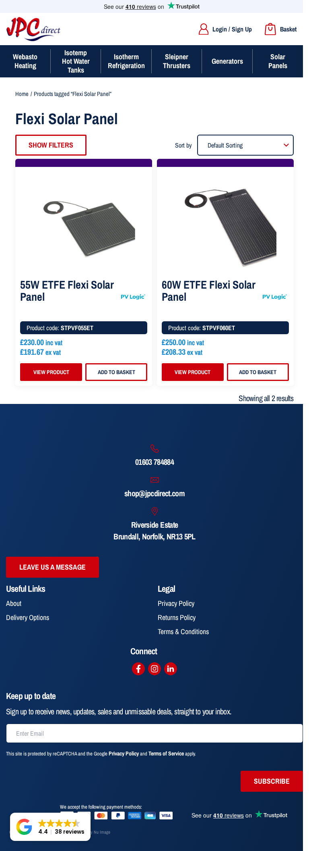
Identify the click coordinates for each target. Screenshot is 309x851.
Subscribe (272, 781)
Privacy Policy (176, 603)
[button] (50, 827)
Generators (227, 61)
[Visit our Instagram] (154, 668)
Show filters (51, 145)
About (13, 603)
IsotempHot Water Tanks (76, 61)
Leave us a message (52, 567)
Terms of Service (166, 753)
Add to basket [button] (116, 372)
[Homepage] (33, 29)
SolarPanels (277, 61)
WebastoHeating (25, 61)
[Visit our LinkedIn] (170, 668)
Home (22, 94)
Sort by (183, 145)
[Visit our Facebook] (138, 668)
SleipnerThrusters (176, 61)
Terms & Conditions (183, 631)
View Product (51, 372)
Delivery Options (27, 617)
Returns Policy (177, 617)
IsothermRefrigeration (126, 61)
